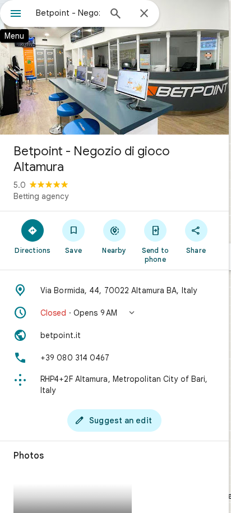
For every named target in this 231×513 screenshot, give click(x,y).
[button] (114, 313)
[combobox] (68, 13)
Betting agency (40, 196)
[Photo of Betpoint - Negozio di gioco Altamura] (114, 67)
